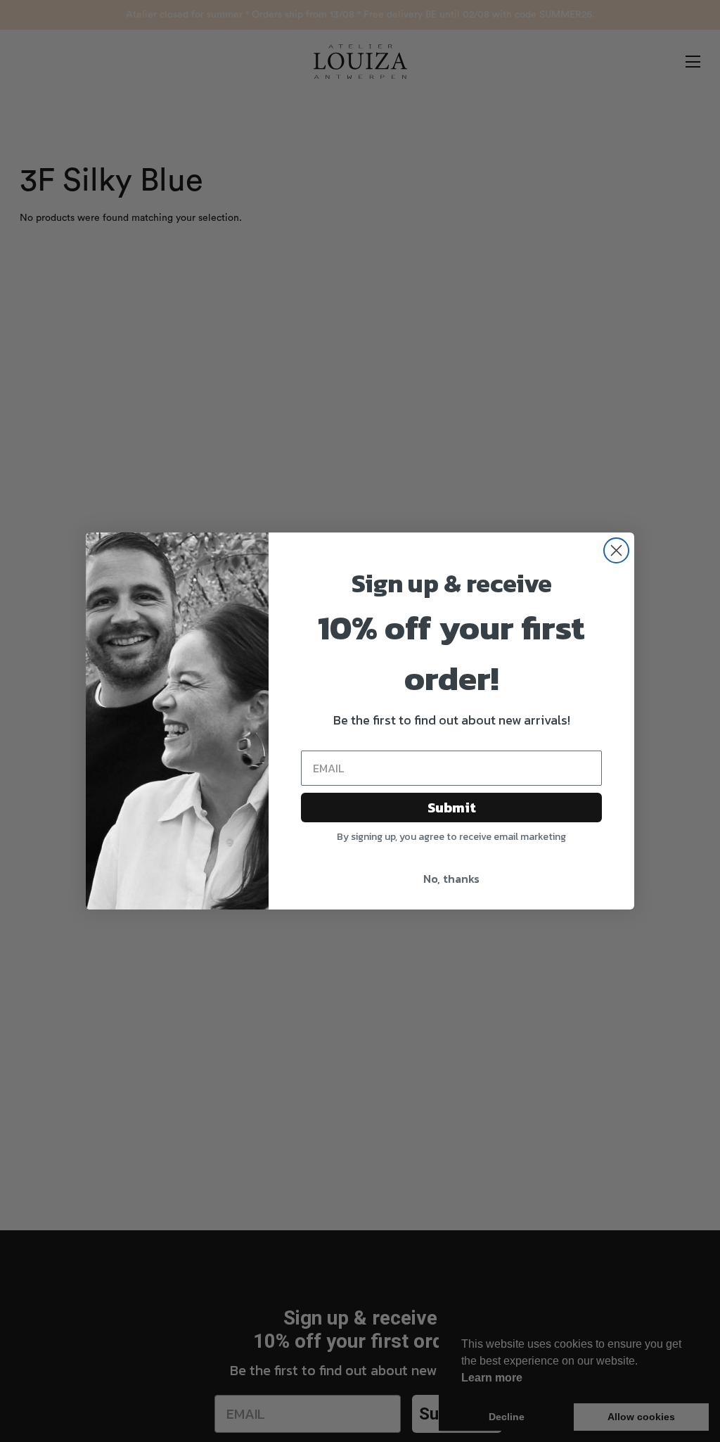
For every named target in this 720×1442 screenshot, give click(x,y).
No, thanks (451, 878)
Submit (452, 807)
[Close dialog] (616, 550)
